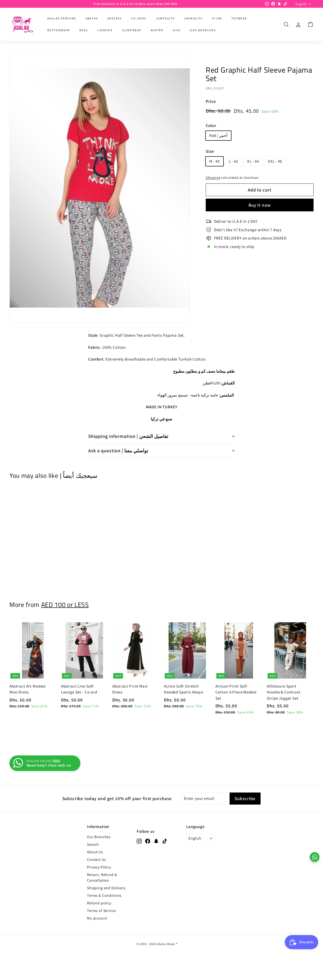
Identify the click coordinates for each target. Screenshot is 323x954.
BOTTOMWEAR (58, 30)
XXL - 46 (275, 161)
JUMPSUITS (165, 18)
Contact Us (96, 859)
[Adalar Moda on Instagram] (139, 841)
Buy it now (260, 205)
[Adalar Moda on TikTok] (164, 841)
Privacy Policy (99, 867)
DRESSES (114, 18)
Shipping (213, 177)
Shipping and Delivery (106, 887)
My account (97, 918)
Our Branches (99, 836)
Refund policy (99, 903)
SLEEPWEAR (131, 30)
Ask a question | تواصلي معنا (118, 451)
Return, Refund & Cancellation (102, 877)
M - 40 (214, 161)
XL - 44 (253, 161)
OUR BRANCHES (203, 30)
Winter (157, 30)
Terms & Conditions (104, 895)
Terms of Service (101, 910)
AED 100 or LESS (65, 604)
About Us (95, 851)
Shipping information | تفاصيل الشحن (128, 436)
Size (210, 151)
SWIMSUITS (193, 18)
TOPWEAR (239, 18)
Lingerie (105, 30)
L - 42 (233, 161)
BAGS (83, 30)
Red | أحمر (218, 135)
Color (211, 125)
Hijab (217, 18)
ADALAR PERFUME (61, 18)
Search (93, 844)
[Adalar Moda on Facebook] (147, 841)
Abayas (92, 18)
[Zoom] (100, 188)
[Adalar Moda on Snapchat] (156, 841)
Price (211, 101)
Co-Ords (138, 18)
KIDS (177, 30)
